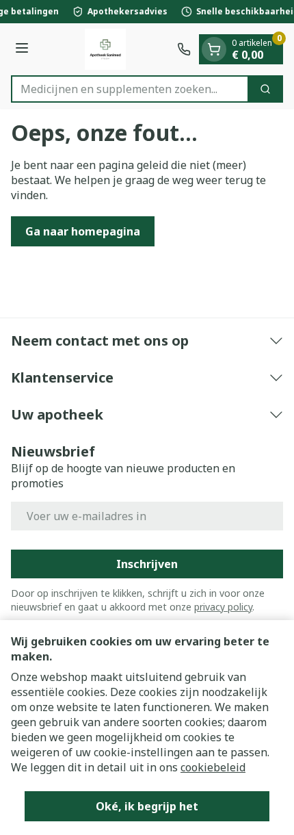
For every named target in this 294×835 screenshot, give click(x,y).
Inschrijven (147, 563)
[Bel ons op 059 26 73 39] (184, 49)
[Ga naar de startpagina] (105, 49)
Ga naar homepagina (82, 231)
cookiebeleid (213, 767)
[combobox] (130, 89)
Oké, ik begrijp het (147, 806)
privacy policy (223, 606)
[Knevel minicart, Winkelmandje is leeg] (214, 49)
